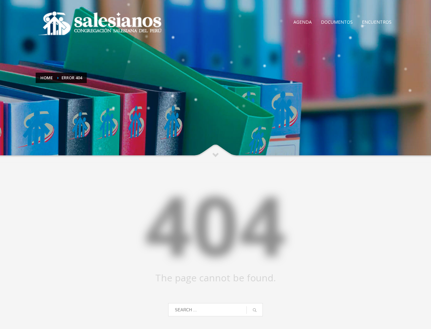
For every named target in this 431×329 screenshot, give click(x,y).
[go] (254, 310)
